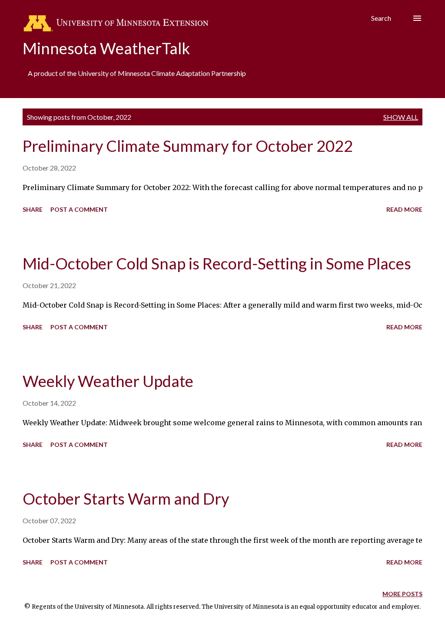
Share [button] (33, 209)
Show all (400, 117)
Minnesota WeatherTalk (106, 48)
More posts (402, 593)
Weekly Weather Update (108, 380)
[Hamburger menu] (417, 18)
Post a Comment (79, 209)
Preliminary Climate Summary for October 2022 (188, 145)
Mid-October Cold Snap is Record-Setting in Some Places (217, 263)
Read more (404, 209)
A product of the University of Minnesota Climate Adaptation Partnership (137, 73)
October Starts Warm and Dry (126, 498)
